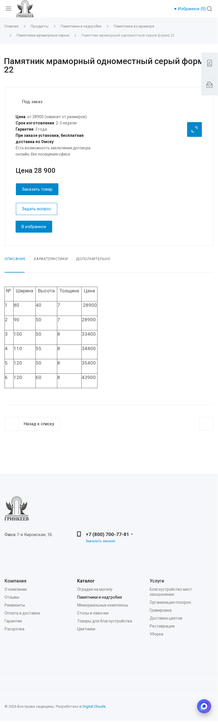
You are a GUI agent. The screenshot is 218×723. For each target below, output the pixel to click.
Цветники (86, 629)
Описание (15, 259)
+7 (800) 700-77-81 (107, 534)
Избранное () (190, 8)
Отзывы (12, 597)
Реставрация (162, 626)
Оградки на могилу (95, 589)
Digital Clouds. (94, 706)
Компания (15, 581)
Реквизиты (15, 605)
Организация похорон (170, 602)
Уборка (156, 634)
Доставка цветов (166, 618)
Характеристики (51, 259)
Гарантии (13, 621)
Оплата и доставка (22, 613)
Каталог (86, 581)
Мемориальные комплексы (102, 605)
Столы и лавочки (93, 613)
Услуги (157, 581)
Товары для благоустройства (104, 621)
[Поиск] (209, 9)
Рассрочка (14, 629)
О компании (16, 589)
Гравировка (161, 610)
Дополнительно (93, 259)
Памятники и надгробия (99, 597)
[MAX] (204, 706)
